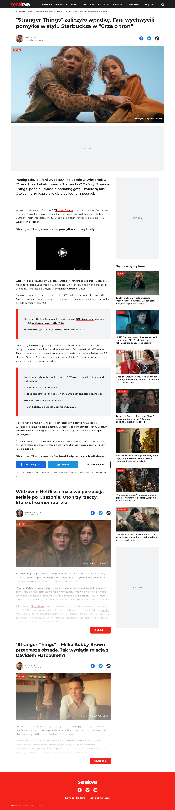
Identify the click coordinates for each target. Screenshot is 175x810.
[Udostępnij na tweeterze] (149, 38)
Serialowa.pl (20, 11)
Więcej (149, 4)
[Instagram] (95, 790)
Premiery (118, 4)
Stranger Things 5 (85, 473)
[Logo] (20, 4)
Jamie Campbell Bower (73, 288)
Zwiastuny (134, 4)
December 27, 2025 (65, 407)
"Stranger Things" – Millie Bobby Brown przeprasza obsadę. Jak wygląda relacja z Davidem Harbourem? (62, 650)
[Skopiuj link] (157, 38)
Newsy (75, 4)
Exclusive (88, 4)
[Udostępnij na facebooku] (141, 38)
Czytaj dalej (100, 630)
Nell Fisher (33, 222)
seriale (43, 473)
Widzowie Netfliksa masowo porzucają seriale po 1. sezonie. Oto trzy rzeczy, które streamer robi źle (60, 497)
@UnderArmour (85, 319)
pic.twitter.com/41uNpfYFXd (48, 323)
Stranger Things (64, 210)
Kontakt (69, 798)
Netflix (35, 473)
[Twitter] (87, 790)
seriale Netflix (53, 473)
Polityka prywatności (99, 798)
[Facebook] (80, 790)
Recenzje (103, 4)
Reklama (80, 798)
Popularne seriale (53, 4)
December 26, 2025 (74, 329)
